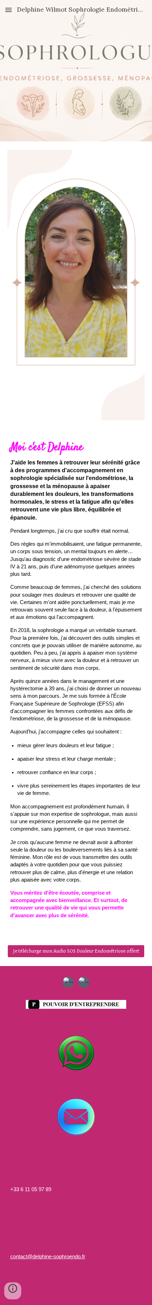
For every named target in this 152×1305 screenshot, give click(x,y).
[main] (76, 682)
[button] (8, 9)
